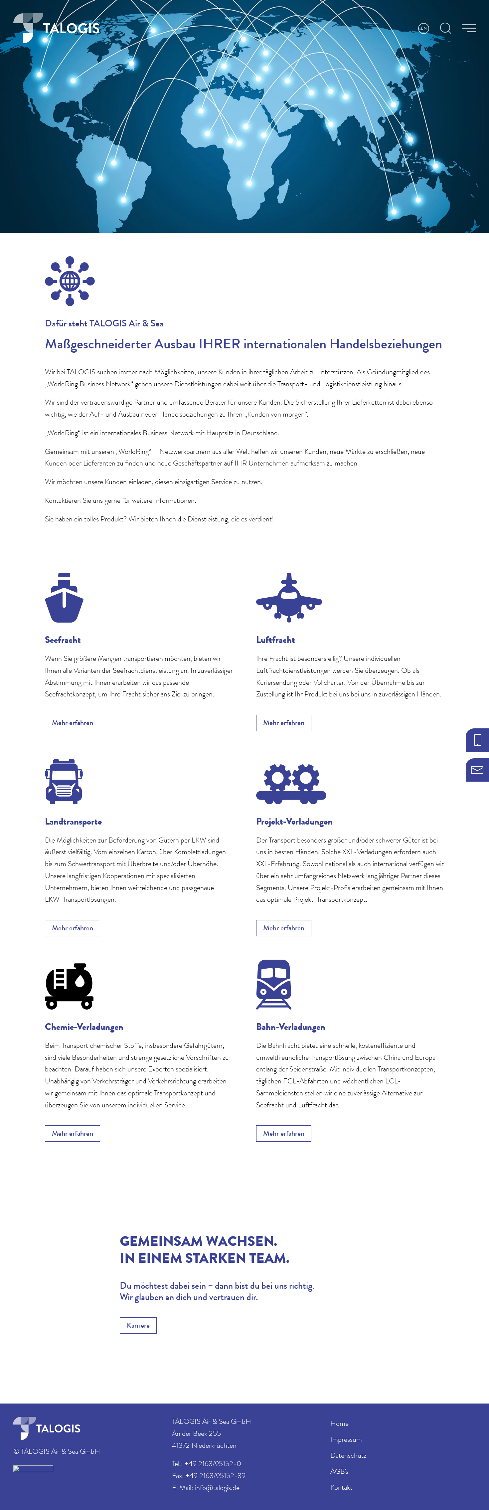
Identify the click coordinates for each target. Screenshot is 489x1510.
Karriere (138, 1326)
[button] (445, 28)
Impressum (346, 1440)
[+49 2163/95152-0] (477, 740)
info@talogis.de (217, 1488)
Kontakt (341, 1488)
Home (339, 1424)
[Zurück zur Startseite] (56, 28)
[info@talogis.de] (477, 770)
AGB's (339, 1472)
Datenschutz (348, 1456)
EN (424, 29)
